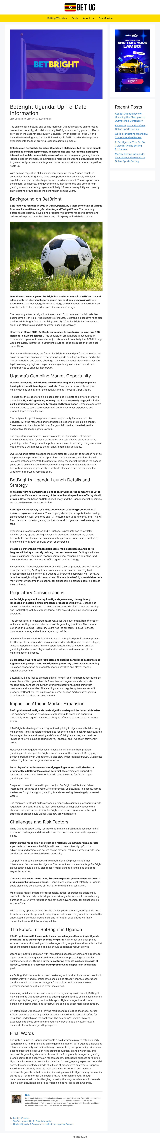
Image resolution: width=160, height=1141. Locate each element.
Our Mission (106, 18)
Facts (75, 18)
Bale (27, 1095)
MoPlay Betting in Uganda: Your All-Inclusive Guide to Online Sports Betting (130, 158)
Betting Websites (57, 18)
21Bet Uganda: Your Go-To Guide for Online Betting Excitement (130, 146)
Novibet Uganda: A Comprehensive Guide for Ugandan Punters (43, 1124)
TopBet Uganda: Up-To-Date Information (32, 1121)
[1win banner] (132, 61)
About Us (88, 18)
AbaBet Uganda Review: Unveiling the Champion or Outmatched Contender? (130, 117)
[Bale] (17, 1103)
